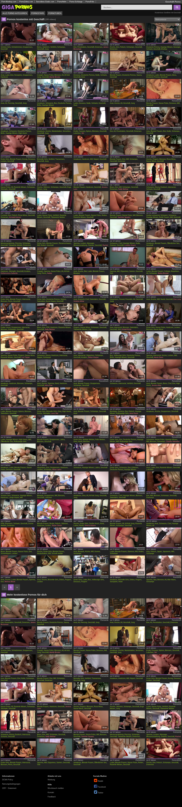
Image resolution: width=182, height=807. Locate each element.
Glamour (131, 551)
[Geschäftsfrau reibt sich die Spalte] (54, 537)
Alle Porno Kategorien (15, 13)
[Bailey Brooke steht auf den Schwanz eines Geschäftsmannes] (163, 257)
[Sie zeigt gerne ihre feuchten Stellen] (163, 285)
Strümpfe (4, 189)
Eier (75, 47)
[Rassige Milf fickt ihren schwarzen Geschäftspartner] (163, 201)
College (167, 271)
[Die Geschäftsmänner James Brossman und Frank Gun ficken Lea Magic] (91, 33)
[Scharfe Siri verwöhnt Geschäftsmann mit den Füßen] (91, 117)
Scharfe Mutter (57, 553)
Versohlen (67, 131)
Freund (122, 299)
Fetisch (123, 47)
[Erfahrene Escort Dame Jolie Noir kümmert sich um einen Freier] (127, 453)
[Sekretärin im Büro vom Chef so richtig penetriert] (127, 481)
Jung (47, 49)
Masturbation (57, 131)
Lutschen (77, 133)
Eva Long (177, 299)
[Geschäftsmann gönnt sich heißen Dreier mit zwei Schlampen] (163, 117)
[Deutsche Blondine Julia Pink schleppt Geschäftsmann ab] (127, 61)
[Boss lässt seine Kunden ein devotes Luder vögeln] (163, 61)
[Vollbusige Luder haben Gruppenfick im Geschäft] (91, 565)
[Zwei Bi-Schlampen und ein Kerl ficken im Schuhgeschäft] (127, 173)
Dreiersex (98, 47)
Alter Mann (171, 580)
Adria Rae (48, 385)
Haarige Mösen (166, 47)
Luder (7, 75)
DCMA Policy (7, 780)
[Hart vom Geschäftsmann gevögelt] (91, 145)
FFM (47, 327)
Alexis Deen (158, 357)
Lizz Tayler (25, 357)
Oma (59, 411)
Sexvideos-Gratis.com (45, 2)
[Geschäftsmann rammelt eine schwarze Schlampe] (54, 341)
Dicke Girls (5, 159)
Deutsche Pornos (153, 47)
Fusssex (82, 131)
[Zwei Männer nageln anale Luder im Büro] (18, 565)
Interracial (172, 187)
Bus (55, 103)
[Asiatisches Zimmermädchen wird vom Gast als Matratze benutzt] (91, 341)
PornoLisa (68, 45)
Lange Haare (14, 497)
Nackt (163, 299)
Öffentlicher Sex (173, 243)
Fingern (156, 159)
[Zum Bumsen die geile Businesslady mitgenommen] (54, 89)
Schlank (149, 49)
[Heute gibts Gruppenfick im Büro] (54, 425)
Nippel (96, 159)
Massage (90, 243)
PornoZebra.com (26, 2)
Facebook (102, 787)
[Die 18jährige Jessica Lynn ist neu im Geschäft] (91, 173)
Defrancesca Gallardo (9, 273)
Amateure (150, 75)
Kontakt (51, 792)
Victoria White (79, 301)
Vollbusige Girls (120, 355)
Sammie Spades (124, 217)
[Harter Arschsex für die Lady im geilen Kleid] (54, 369)
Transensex (59, 159)
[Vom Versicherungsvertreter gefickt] (127, 509)
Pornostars (37, 13)
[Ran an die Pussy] (18, 341)
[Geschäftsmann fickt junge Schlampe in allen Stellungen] (18, 173)
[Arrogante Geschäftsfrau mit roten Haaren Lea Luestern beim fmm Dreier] (127, 425)
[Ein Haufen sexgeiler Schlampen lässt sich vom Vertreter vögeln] (91, 369)
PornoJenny (140, 45)
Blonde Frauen (115, 75)
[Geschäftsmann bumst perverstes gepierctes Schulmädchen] (18, 89)
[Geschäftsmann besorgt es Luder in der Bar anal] (91, 257)
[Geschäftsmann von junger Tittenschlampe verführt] (54, 33)
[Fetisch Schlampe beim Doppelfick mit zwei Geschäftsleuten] (127, 33)
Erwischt (81, 299)
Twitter (100, 793)
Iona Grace (134, 413)
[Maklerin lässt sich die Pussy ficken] (18, 481)
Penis (44, 273)
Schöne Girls (6, 47)
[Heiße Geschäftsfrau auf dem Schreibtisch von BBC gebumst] (18, 285)
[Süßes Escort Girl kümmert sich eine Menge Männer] (54, 453)
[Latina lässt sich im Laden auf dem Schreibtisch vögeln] (91, 453)
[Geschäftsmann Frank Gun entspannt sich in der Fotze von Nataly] (54, 257)
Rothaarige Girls (122, 413)
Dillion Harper (93, 357)
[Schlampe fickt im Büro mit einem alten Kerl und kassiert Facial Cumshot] (163, 565)
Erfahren (135, 468)
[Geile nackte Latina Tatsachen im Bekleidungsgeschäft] (91, 509)
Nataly (49, 273)
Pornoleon (177, 45)
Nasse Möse (151, 161)
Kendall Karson (15, 217)
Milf (178, 103)
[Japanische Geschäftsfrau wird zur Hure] (163, 537)
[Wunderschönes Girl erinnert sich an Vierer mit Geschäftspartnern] (18, 33)
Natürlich (46, 47)
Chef (120, 243)
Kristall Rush (126, 329)
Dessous (77, 75)
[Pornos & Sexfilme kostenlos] (17, 7)
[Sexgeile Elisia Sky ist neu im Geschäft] (18, 229)
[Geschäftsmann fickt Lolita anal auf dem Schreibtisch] (127, 89)
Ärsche (112, 47)
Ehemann (9, 524)
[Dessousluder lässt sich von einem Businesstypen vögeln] (91, 89)
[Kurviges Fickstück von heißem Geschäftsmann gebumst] (18, 145)
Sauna (139, 75)
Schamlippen (6, 553)
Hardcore (4, 77)
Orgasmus (124, 271)
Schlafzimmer (17, 47)
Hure (83, 77)
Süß (111, 273)
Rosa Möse (171, 159)
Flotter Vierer (6, 327)
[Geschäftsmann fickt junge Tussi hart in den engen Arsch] (54, 173)
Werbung (51, 780)
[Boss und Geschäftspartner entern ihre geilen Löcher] (163, 369)
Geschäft (4, 49)
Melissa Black (10, 582)
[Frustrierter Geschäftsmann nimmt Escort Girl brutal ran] (54, 509)
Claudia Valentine (173, 442)
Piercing (11, 103)
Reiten (104, 215)
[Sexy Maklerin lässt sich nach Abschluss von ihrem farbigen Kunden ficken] (163, 341)
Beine (39, 47)
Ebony (157, 187)
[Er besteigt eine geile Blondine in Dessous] (18, 453)
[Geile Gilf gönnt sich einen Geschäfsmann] (91, 481)
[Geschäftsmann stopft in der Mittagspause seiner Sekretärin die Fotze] (163, 313)
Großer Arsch (94, 524)
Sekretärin (41, 301)
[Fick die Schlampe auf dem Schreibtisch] (18, 369)
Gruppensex (27, 47)
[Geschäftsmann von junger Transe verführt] (54, 145)
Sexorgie (176, 47)
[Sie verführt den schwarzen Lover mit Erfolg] (127, 369)
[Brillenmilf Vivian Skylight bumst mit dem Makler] (18, 117)
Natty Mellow (123, 189)
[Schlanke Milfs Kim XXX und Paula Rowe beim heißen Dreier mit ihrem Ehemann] (18, 509)
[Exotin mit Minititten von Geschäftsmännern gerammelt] (163, 173)
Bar (85, 271)
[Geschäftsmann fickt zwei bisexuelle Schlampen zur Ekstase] (18, 537)
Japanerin (166, 551)
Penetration (81, 47)
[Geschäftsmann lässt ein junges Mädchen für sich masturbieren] (54, 117)
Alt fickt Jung (94, 496)
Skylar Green (57, 525)
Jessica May (156, 385)
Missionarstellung (7, 243)
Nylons (88, 131)
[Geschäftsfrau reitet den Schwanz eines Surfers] (54, 229)
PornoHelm (61, 2)
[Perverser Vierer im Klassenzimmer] (163, 397)
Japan (159, 551)
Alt (63, 75)
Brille (39, 105)
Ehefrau (164, 49)
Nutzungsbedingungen (11, 784)
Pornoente (104, 45)
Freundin (128, 299)
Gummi (97, 551)
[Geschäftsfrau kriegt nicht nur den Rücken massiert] (91, 229)
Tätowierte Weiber (58, 217)
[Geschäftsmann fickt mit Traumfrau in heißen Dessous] (163, 89)
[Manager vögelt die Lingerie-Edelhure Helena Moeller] (91, 61)
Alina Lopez (56, 470)
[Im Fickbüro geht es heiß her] (54, 481)
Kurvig (24, 159)
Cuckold (4, 215)
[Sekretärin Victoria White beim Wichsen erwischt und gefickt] (91, 285)
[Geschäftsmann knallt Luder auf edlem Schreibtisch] (18, 397)
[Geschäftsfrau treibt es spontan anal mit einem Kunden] (91, 537)
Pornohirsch (31, 45)
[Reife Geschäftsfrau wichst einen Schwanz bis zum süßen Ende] (127, 257)
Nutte (97, 75)
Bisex (112, 187)
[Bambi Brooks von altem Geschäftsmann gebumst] (54, 61)
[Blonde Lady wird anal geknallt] (91, 397)
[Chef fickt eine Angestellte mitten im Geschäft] (163, 509)
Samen (132, 271)
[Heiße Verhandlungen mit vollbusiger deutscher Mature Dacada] (127, 341)
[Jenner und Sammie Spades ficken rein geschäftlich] (127, 201)
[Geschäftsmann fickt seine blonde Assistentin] (91, 201)
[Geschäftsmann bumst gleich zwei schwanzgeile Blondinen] (127, 145)
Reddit (100, 781)
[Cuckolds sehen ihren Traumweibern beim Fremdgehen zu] (18, 201)
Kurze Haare (51, 301)
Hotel (120, 582)
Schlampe (61, 47)
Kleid (57, 383)
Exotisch (164, 187)
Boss (174, 75)
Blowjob (77, 273)
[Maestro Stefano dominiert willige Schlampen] (127, 397)
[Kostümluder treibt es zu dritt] (163, 453)
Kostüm (27, 271)
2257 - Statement (9, 788)
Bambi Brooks (54, 77)
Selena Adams (90, 525)
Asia (148, 131)
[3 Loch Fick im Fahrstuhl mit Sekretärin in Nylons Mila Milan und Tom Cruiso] (54, 285)
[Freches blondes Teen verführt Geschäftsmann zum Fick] (54, 201)
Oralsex (91, 245)
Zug (89, 329)
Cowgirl (40, 75)
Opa (155, 580)
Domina (121, 411)
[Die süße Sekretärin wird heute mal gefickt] (127, 313)
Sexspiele (18, 75)
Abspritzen (175, 271)
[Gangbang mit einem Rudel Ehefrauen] (163, 33)
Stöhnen (46, 187)
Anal (2, 75)
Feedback (52, 797)
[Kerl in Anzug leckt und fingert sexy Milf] (91, 313)
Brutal (51, 524)
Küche (164, 355)
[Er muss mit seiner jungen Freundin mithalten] (127, 285)
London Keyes (130, 245)
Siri (82, 133)
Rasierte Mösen (20, 187)
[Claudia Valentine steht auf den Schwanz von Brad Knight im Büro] (163, 425)
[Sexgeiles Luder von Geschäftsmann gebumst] (127, 537)
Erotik (76, 131)
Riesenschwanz (65, 243)
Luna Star (54, 413)
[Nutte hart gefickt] (127, 229)
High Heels (22, 133)
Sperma (77, 243)
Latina (62, 440)
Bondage (113, 411)
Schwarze (49, 103)
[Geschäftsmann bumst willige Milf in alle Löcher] (163, 145)
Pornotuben (54, 13)
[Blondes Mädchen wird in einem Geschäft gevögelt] (163, 229)
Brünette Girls (42, 159)
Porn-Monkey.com (8, 2)
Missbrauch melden (56, 788)
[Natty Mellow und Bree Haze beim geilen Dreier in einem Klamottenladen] (54, 313)
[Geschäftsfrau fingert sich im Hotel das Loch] (127, 565)
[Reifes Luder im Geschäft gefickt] (18, 425)
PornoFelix (89, 2)
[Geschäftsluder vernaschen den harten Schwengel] (18, 61)
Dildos (61, 580)
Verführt (53, 47)
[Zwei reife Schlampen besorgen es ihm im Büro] (163, 481)
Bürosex (57, 75)
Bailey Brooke (163, 273)
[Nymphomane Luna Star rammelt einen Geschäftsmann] (54, 397)
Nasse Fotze (49, 75)
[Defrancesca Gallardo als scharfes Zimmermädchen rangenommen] (18, 257)
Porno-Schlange (75, 2)
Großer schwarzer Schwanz (157, 215)
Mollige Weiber (88, 440)
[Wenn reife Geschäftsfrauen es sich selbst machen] (91, 425)
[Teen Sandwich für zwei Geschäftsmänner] (127, 117)
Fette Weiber (100, 440)
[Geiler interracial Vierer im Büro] (18, 313)
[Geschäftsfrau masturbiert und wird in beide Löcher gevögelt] (54, 565)
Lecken (3, 161)
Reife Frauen (164, 217)
